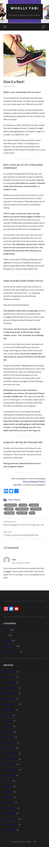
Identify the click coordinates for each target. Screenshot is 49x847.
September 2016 (10, 770)
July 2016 (7, 780)
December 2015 (10, 819)
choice (23, 505)
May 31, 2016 (9, 86)
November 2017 (10, 693)
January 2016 (9, 813)
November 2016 (10, 759)
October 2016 (9, 764)
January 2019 (9, 677)
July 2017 (7, 715)
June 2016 (8, 786)
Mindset (17, 500)
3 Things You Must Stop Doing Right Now (20, 533)
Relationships (9, 646)
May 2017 (8, 726)
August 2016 (9, 775)
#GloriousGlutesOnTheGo (34, 481)
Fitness (10, 500)
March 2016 (8, 802)
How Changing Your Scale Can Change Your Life (23, 523)
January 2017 (9, 748)
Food (5, 635)
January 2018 (9, 682)
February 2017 (10, 742)
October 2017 (9, 698)
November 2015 (10, 824)
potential (36, 509)
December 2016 (10, 753)
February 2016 (10, 808)
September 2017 (10, 704)
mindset (9, 509)
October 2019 (9, 671)
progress (10, 513)
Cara (14, 559)
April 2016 (8, 797)
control (34, 505)
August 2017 (9, 709)
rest (32, 513)
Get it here (17, 484)
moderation (22, 509)
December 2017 (10, 688)
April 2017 (8, 731)
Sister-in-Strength (11, 651)
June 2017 (8, 720)
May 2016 (8, 791)
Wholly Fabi (24, 8)
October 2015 (9, 830)
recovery (22, 513)
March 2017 (8, 737)
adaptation (11, 505)
